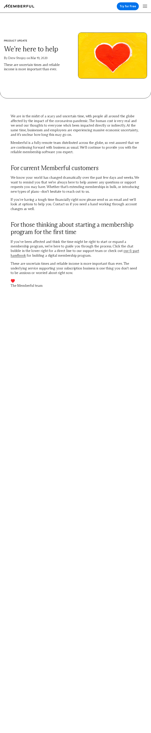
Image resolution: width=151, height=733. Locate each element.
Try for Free (128, 6)
